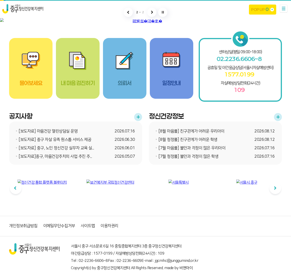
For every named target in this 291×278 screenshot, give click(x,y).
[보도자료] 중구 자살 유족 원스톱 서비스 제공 (55, 139)
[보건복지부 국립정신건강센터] (110, 182)
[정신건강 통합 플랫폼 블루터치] (42, 182)
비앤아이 (186, 268)
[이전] (16, 188)
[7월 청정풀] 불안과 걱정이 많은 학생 (188, 156)
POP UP (259, 9)
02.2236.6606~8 (239, 59)
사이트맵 (88, 226)
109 (239, 90)
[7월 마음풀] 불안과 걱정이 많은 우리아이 (191, 148)
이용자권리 (109, 226)
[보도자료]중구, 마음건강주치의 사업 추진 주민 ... (57, 156)
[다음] (275, 188)
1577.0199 (239, 74)
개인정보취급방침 (23, 226)
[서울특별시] (178, 182)
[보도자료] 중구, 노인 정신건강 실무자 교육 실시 (57, 148)
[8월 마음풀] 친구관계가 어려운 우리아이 (191, 131)
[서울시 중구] (246, 182)
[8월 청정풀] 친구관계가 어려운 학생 (187, 139)
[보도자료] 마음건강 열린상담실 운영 (48, 131)
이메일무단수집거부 (59, 226)
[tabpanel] (42, 192)
